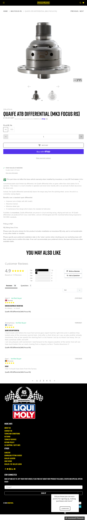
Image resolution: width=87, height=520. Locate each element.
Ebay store (8, 461)
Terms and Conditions (12, 433)
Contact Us (8, 431)
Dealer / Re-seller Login (13, 464)
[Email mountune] (15, 469)
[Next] (58, 86)
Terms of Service (10, 439)
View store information (12, 173)
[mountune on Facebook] (5, 469)
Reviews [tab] (9, 285)
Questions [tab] (24, 285)
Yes (11, 129)
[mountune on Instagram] (10, 469)
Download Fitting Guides (13, 455)
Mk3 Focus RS (16, 11)
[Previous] (29, 86)
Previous (74, 11)
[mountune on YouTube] (7, 469)
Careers (7, 452)
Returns (7, 436)
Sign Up (43, 493)
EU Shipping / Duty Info (12, 445)
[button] (68, 518)
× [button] (77, 493)
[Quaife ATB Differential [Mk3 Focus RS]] (44, 51)
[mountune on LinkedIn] (12, 469)
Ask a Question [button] (74, 275)
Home (5, 11)
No (6, 129)
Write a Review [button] (74, 271)
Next (82, 11)
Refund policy (9, 442)
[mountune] (43, 2)
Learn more (65, 508)
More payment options (43, 158)
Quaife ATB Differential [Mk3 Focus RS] (18, 312)
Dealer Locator (9, 458)
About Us (7, 428)
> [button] (54, 381)
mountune (10, 503)
